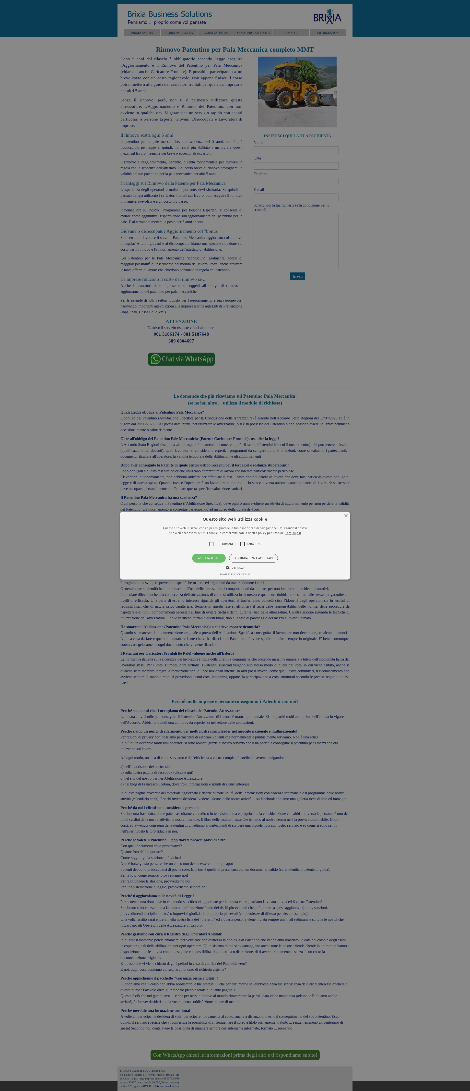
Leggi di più (293, 533)
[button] (235, 545)
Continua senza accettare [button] (254, 558)
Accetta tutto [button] (209, 558)
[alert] (235, 545)
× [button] (346, 516)
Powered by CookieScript (235, 574)
